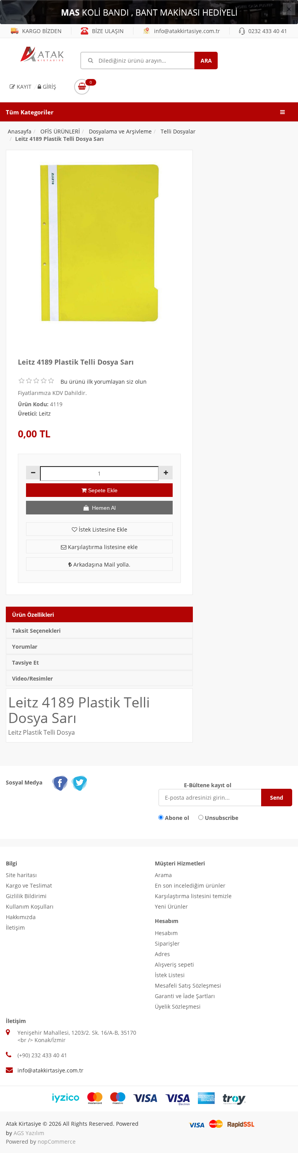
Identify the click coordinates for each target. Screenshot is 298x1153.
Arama (163, 875)
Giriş (48, 86)
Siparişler (167, 943)
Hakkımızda (21, 917)
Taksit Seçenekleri (36, 630)
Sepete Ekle (102, 490)
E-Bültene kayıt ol (207, 785)
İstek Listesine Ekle (102, 529)
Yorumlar (24, 646)
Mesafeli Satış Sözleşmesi (188, 985)
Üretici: (27, 413)
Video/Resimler (32, 678)
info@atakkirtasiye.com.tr (186, 31)
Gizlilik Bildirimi (26, 896)
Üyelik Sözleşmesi (178, 1006)
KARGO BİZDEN (41, 31)
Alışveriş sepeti (174, 964)
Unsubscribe (221, 817)
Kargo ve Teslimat (29, 885)
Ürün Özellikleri (33, 614)
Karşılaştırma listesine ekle (102, 547)
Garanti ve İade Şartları (185, 996)
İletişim (15, 927)
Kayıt (23, 86)
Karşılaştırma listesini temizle (193, 896)
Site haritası (21, 875)
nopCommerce (57, 1141)
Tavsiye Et (25, 662)
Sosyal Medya (24, 782)
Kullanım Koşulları (30, 906)
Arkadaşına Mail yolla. (101, 564)
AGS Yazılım (29, 1133)
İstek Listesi (170, 975)
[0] (82, 87)
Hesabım (166, 933)
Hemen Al (102, 508)
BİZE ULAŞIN (107, 31)
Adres (162, 954)
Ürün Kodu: (33, 404)
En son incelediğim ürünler (190, 885)
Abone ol (177, 817)
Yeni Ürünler (171, 906)
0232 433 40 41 (267, 31)
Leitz (45, 413)
